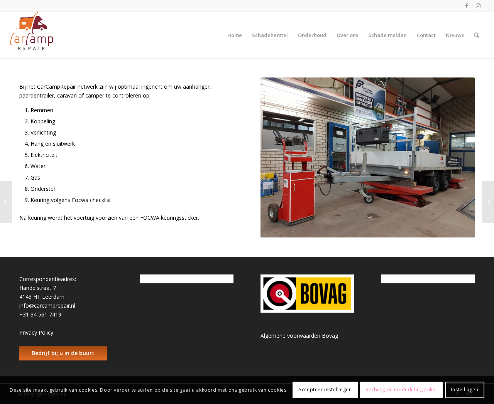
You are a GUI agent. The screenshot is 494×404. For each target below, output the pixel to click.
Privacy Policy (36, 332)
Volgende (457, 157)
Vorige (277, 157)
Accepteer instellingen (325, 389)
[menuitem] (234, 35)
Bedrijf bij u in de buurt (63, 353)
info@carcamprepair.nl (47, 305)
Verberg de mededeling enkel (401, 389)
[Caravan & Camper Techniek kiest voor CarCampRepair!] (488, 202)
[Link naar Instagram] (478, 6)
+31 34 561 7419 (40, 314)
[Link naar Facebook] (466, 6)
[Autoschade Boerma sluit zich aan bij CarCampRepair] (6, 202)
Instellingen (464, 389)
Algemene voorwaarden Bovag (299, 335)
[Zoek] (476, 35)
